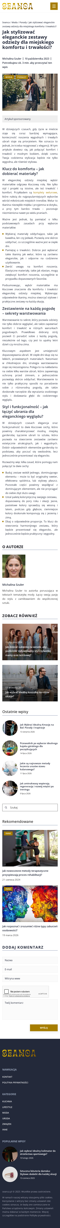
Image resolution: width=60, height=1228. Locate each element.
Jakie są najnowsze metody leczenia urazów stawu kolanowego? (35, 766)
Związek (6, 1123)
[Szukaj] (6, 807)
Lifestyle (7, 1107)
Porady (21, 77)
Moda (9, 77)
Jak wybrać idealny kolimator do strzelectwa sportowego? (38, 1153)
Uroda (6, 1118)
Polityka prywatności (15, 1082)
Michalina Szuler (11, 58)
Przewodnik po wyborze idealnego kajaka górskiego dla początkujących (39, 746)
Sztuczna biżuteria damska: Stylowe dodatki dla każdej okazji (38, 1173)
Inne (5, 1129)
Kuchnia (7, 1101)
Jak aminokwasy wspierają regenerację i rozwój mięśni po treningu (37, 786)
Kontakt (7, 1076)
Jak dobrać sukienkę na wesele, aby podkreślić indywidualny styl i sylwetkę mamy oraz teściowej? (28, 651)
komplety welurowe (45, 192)
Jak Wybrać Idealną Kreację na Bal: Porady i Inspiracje (37, 726)
